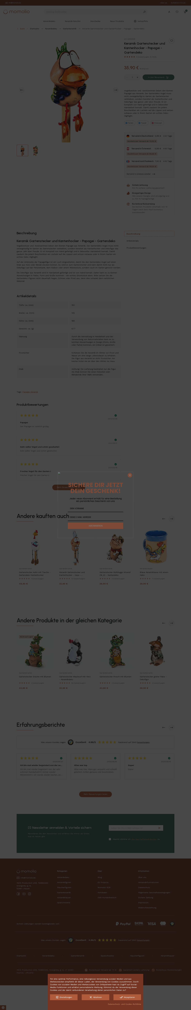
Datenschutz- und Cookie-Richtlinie (124, 1004)
